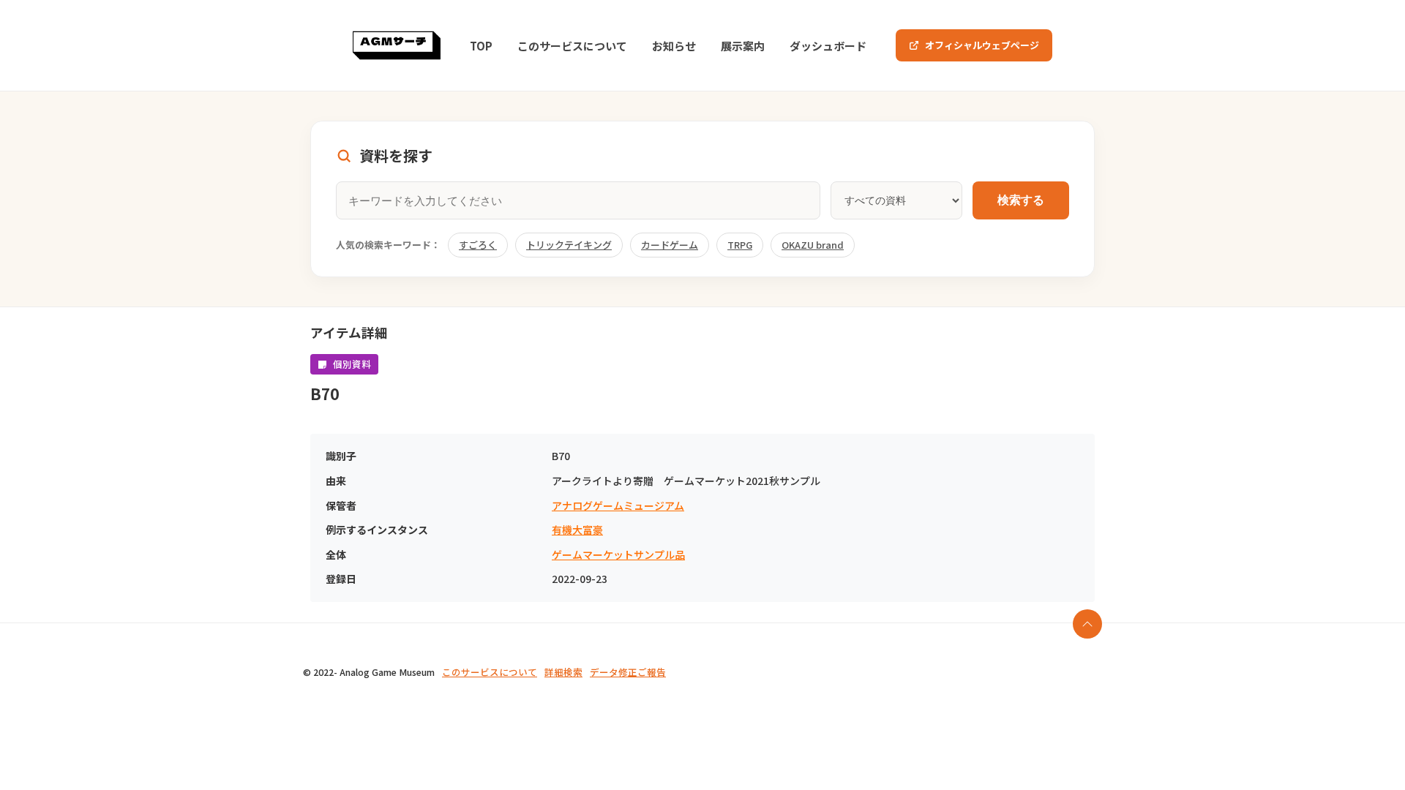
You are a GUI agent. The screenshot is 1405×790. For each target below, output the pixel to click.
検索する (1020, 200)
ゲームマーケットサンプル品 (618, 555)
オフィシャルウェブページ (982, 45)
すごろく (478, 245)
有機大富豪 (577, 530)
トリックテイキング (569, 245)
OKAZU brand (813, 245)
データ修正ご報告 (628, 672)
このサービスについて (572, 45)
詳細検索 (563, 672)
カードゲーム (669, 245)
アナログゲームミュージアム (618, 506)
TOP (481, 45)
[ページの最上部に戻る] (1087, 624)
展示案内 (743, 45)
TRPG (739, 245)
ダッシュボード (828, 45)
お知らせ (674, 45)
